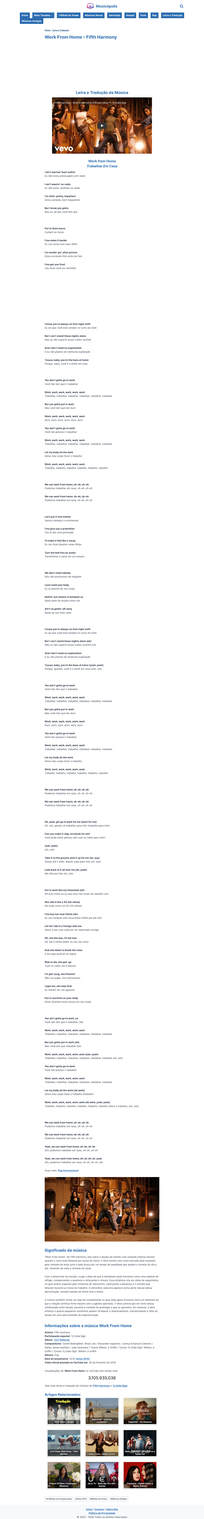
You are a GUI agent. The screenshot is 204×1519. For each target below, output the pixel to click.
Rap (154, 15)
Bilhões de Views (98, 1499)
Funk (143, 15)
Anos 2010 (82, 1358)
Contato (99, 1509)
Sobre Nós (112, 1509)
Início (25, 15)
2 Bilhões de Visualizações (59, 1499)
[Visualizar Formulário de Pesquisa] (181, 6)
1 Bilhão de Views (69, 15)
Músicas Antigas (31, 21)
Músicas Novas (94, 15)
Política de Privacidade (102, 1513)
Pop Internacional (68, 1170)
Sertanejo (114, 15)
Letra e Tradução (172, 15)
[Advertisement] (102, 64)
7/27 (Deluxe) (62, 1340)
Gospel (130, 15)
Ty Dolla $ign (120, 1385)
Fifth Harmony (101, 1385)
